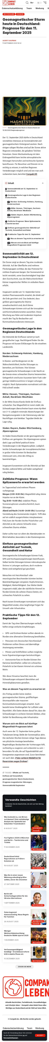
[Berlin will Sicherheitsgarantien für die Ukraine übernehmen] (38, 898)
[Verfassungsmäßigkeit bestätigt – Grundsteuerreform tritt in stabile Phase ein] (38, 954)
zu (24, 1035)
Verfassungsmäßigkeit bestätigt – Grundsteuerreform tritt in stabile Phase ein (16, 952)
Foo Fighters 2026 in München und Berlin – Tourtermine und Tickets (16, 840)
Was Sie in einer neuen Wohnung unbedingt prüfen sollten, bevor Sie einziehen (15, 877)
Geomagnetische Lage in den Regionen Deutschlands (22, 196)
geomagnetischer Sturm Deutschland (18, 779)
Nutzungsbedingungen (11, 1038)
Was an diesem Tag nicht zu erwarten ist (27, 238)
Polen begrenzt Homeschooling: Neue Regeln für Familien (16, 914)
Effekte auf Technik (21, 773)
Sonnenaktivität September (14, 785)
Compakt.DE (31, 174)
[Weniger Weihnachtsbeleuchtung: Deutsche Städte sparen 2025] (38, 936)
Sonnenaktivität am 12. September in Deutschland (21, 190)
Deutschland (9, 14)
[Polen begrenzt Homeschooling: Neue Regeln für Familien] (38, 917)
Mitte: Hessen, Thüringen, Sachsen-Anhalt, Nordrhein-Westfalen (24, 209)
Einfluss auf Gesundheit (12, 776)
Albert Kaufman (9, 40)
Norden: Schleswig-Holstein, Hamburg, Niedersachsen (25, 203)
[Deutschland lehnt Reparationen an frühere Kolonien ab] (38, 861)
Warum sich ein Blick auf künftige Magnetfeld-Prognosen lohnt (23, 244)
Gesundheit (37, 828)
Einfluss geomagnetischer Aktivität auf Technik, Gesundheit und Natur (22, 229)
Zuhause (20, 14)
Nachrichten (38, 921)
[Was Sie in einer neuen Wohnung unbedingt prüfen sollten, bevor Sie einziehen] (38, 880)
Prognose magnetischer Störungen (17, 782)
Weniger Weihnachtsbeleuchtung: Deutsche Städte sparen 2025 (16, 933)
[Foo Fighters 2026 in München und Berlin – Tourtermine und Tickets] (38, 843)
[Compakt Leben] (9, 2)
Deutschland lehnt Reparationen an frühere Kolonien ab (14, 858)
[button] (40, 1035)
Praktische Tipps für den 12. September (24, 234)
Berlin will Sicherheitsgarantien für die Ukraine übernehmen (16, 896)
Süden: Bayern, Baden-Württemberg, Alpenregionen (24, 216)
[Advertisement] (24, 70)
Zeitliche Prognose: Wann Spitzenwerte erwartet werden (22, 222)
